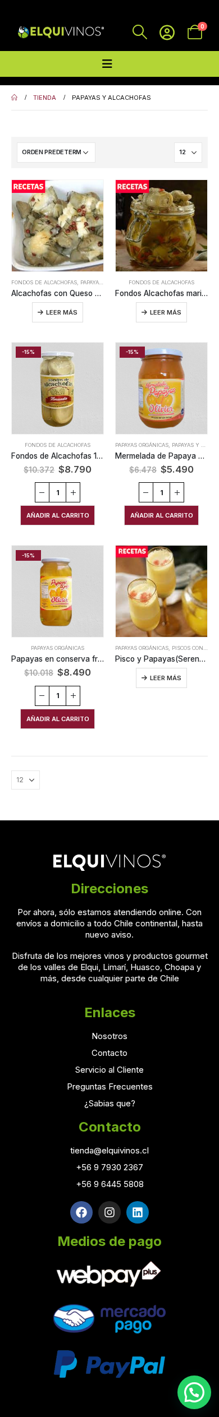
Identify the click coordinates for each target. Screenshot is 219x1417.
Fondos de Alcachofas (44, 282)
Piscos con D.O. (194, 648)
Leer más (61, 312)
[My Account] (167, 32)
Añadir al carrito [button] (57, 515)
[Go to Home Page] (14, 97)
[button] (194, 1392)
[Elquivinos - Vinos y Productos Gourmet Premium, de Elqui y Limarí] (60, 32)
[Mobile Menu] (107, 64)
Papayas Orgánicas (141, 445)
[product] (57, 225)
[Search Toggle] (139, 32)
